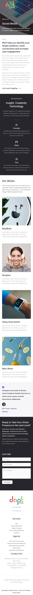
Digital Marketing (16, 526)
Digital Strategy (16, 528)
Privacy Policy (16, 592)
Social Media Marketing (16, 530)
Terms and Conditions (25, 590)
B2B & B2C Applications (16, 550)
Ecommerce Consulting (16, 541)
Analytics (16, 533)
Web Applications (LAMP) (16, 545)
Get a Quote (7, 482)
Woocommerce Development (16, 543)
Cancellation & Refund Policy (9, 590)
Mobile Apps (16, 548)
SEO (16, 523)
